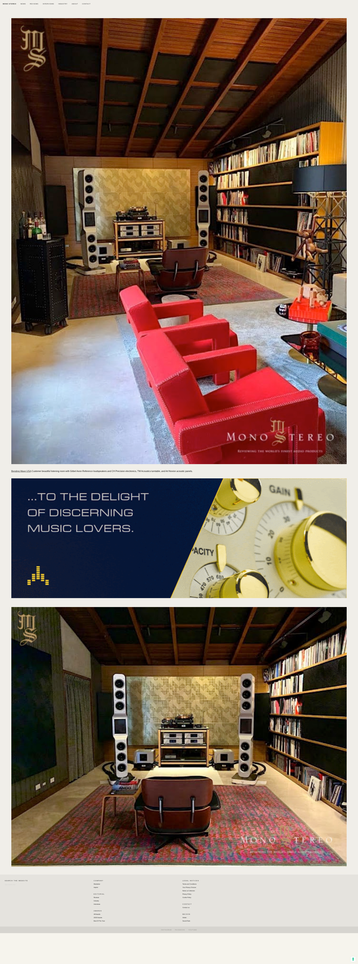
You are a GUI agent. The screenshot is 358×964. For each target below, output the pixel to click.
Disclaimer (97, 884)
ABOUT (75, 4)
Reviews (96, 897)
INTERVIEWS (48, 4)
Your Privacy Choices (189, 887)
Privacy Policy (186, 894)
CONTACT (86, 4)
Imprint (96, 887)
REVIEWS (34, 4)
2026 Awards (98, 917)
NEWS (23, 4)
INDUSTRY (63, 4)
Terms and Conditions (189, 884)
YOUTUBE (192, 930)
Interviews (97, 904)
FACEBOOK (180, 930)
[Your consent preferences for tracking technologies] (353, 959)
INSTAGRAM (166, 930)
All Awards (97, 914)
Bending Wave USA (21, 471)
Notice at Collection (188, 890)
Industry (96, 901)
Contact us (185, 907)
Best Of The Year (99, 921)
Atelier (184, 917)
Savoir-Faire (186, 921)
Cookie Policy (186, 897)
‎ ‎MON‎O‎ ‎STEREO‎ (9, 4)
